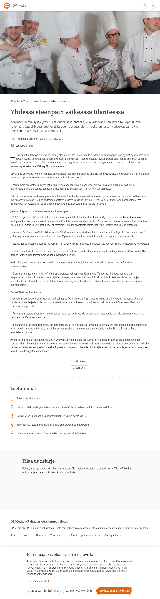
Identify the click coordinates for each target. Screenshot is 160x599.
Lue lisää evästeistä (37, 581)
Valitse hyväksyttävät (79, 591)
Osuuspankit (79, 367)
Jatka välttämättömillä (44, 591)
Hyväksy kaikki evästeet (114, 591)
